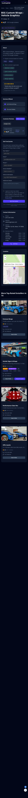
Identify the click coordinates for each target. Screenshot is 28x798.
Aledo (11, 8)
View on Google (17, 130)
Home (2, 8)
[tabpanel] (14, 131)
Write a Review (20, 119)
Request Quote (20, 378)
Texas (7, 8)
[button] (14, 268)
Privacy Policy (8, 198)
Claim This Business (10, 28)
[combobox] (8, 171)
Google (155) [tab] (7, 123)
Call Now (15, 243)
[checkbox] (3, 191)
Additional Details (7, 180)
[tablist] (7, 123)
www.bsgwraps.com (11, 222)
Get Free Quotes (14, 201)
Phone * (5, 162)
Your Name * (6, 151)
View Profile (14, 334)
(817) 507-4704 (9, 217)
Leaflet (10, 283)
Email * (5, 156)
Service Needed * (7, 168)
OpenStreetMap (16, 283)
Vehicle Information (8, 174)
